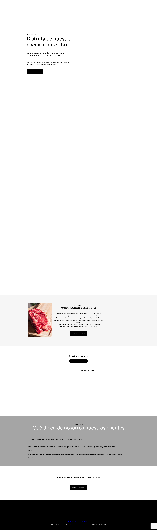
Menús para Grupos (84, 5)
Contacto (117, 5)
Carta (43, 5)
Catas (98, 5)
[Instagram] (149, 4)
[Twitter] (144, 4)
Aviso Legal (65, 522)
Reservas (62, 5)
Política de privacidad (76, 522)
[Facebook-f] (71, 516)
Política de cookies (89, 522)
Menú (71, 5)
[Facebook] (139, 4)
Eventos (107, 5)
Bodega (52, 5)
